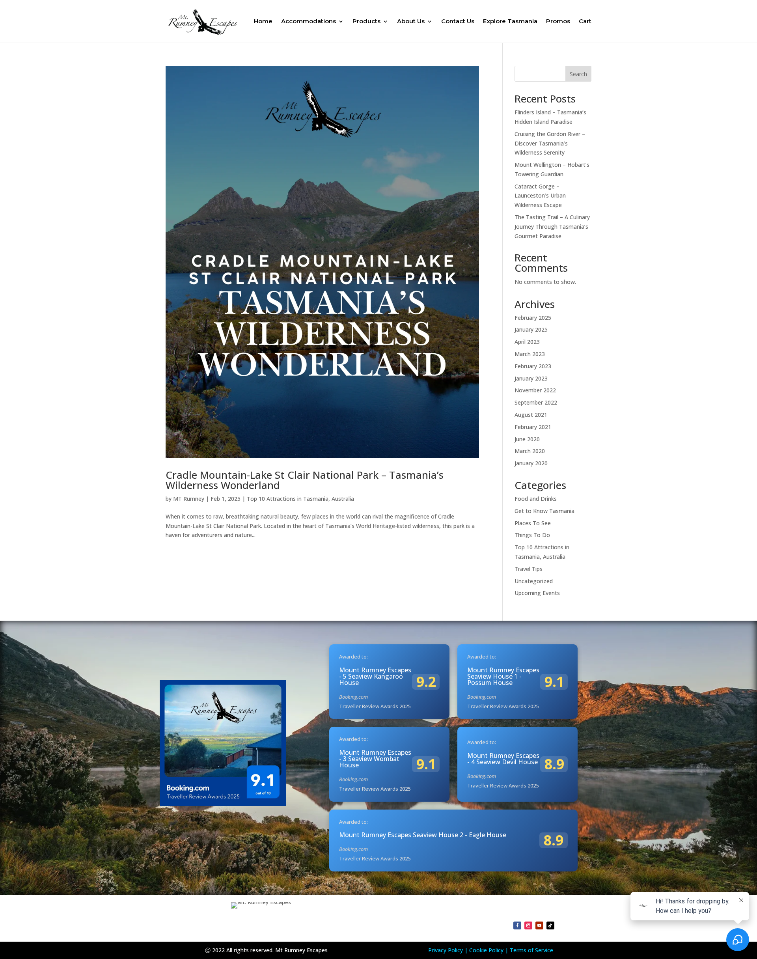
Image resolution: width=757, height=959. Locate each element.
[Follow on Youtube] (539, 925)
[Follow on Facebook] (517, 925)
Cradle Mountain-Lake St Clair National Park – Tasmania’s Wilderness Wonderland (305, 480)
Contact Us (457, 21)
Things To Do (532, 535)
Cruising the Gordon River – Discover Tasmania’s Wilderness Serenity (550, 143)
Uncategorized (534, 581)
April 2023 (527, 341)
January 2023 (531, 378)
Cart (585, 21)
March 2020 (530, 451)
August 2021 (531, 414)
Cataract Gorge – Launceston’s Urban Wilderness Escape (540, 196)
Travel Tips (529, 569)
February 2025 (533, 317)
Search (578, 74)
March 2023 (530, 354)
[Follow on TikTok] (550, 925)
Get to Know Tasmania (544, 511)
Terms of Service (531, 950)
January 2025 (531, 329)
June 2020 (527, 439)
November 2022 (535, 390)
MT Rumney (188, 498)
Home (263, 21)
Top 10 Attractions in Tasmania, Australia (300, 498)
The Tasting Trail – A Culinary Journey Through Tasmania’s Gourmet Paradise (552, 226)
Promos (558, 21)
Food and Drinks (536, 498)
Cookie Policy (486, 950)
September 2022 (536, 402)
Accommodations (308, 21)
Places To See (533, 523)
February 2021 (533, 427)
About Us (411, 21)
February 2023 (533, 366)
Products (366, 21)
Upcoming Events (537, 593)
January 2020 (531, 463)
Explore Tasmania (510, 21)
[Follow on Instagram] (528, 925)
